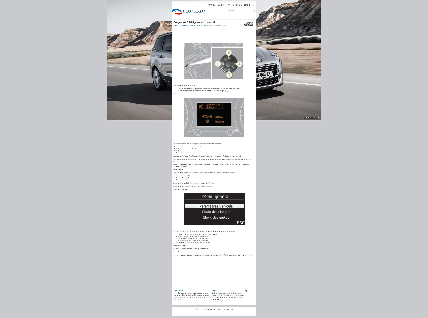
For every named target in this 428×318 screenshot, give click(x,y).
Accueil (211, 5)
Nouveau (220, 5)
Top (228, 5)
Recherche (248, 5)
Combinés (209, 25)
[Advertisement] (214, 34)
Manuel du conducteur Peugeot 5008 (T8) (184, 25)
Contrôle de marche (201, 25)
